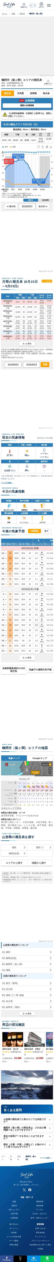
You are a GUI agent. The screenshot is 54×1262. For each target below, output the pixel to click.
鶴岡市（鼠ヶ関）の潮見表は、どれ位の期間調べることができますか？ (24, 1128)
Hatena (34, 1260)
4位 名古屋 (7, 1001)
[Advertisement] (27, 48)
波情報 (33, 93)
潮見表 (22, 14)
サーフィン (13, 1228)
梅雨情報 (39, 1202)
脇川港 (33, 828)
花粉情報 (39, 1206)
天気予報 (14, 1214)
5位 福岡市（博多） (12, 1007)
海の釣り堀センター (11, 822)
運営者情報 (40, 1233)
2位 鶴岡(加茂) (9, 958)
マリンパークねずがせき (27, 815)
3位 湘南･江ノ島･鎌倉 (13, 995)
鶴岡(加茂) (14, 853)
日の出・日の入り (40, 1214)
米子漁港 (41, 825)
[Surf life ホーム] (9, 5)
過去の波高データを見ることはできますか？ (23, 1137)
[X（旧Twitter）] (24, 1189)
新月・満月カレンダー (40, 1218)
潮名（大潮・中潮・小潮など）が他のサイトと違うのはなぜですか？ (24, 1145)
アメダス (39, 1210)
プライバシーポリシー (40, 1241)
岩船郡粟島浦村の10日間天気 (13, 669)
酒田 (38, 847)
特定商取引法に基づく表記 (40, 1245)
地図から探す (39, 863)
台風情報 (14, 1218)
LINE (47, 1260)
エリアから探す (14, 863)
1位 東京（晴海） (10, 983)
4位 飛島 (6, 970)
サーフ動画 (13, 1241)
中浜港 (8, 828)
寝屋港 (17, 828)
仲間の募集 (13, 1245)
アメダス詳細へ (7, 483)
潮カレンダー (14, 1210)
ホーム (4, 14)
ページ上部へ (46, 1158)
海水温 (46, 93)
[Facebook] (29, 1189)
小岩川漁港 (41, 822)
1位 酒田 (6, 952)
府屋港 (25, 828)
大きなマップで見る (11, 808)
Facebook (7, 1260)
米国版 (40, 1249)
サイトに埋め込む (46, 281)
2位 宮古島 (7, 989)
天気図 (20, 93)
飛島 (14, 847)
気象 (13, 14)
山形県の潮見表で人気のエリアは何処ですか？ (24, 1120)
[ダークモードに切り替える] (33, 5)
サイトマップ (40, 1237)
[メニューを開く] (49, 5)
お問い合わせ (40, 1228)
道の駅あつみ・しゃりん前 (21, 825)
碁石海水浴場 (7, 815)
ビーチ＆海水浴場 (14, 1237)
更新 (45, 364)
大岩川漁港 (28, 822)
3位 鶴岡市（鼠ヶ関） (13, 964)
